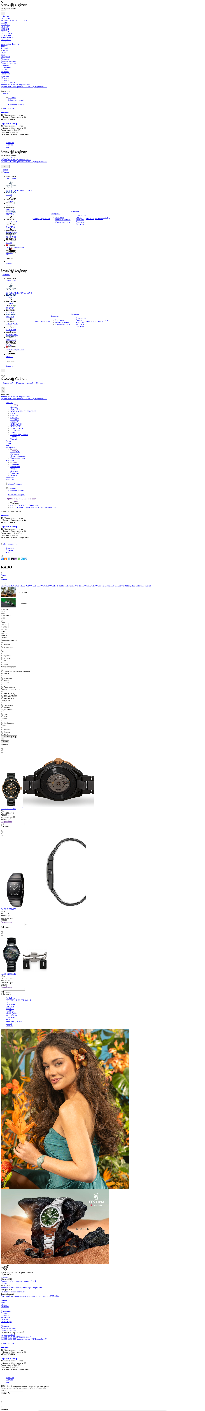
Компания (14, 465)
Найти (4, 1393)
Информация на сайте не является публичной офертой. (23, 1388)
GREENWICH (82, 586)
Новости (4, 1277)
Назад (15, 405)
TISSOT (141, 586)
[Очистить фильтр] (2, 739)
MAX (8, 147)
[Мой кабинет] (2, 374)
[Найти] (3, 13)
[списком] (4, 611)
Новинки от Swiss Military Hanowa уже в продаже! (21, 1288)
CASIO (40, 586)
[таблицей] (6, 611)
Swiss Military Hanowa (129, 586)
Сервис (4, 1305)
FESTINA (72, 586)
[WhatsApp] (19, 559)
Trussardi (147, 586)
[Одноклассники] (5, 559)
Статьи (4, 1283)
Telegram (9, 145)
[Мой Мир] (9, 559)
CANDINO (47, 586)
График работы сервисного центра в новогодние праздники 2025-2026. (30, 1296)
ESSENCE (64, 586)
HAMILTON (93, 586)
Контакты (5, 1315)
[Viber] (15, 559)
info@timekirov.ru (10, 108)
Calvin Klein (6, 586)
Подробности (6, 822)
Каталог (13, 407)
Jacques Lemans (104, 586)
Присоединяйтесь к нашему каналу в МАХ (18, 1281)
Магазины (5, 1326)
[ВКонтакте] (2, 559)
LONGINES (115, 586)
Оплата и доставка (8, 1328)
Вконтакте (10, 143)
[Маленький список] (2, 614)
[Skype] (22, 559)
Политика (5, 1320)
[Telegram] (25, 559)
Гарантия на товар (8, 1330)
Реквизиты (5, 1317)
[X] (12, 559)
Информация (6, 1322)
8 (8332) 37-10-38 (8, 82)
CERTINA (56, 586)
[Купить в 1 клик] (2, 751)
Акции (4, 1302)
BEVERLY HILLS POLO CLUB (24, 586)
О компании (6, 1311)
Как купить (15, 452)
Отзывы (4, 1313)
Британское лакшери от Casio (13, 1292)
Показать (5, 742)
